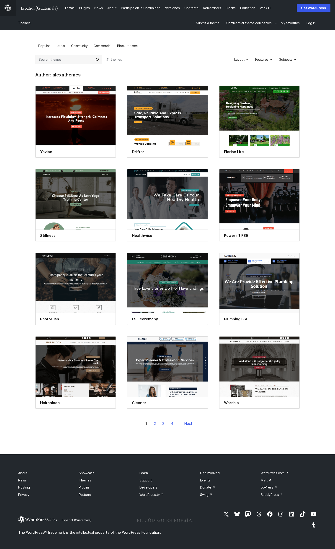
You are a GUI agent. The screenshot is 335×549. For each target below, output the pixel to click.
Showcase (87, 473)
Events (205, 480)
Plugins (84, 487)
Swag (206, 495)
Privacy (23, 495)
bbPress (269, 487)
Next (188, 423)
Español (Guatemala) (76, 520)
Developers (148, 487)
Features (261, 59)
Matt (266, 480)
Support (145, 480)
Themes (24, 23)
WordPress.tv (151, 495)
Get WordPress (313, 8)
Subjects (285, 59)
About (22, 473)
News (22, 480)
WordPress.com (274, 473)
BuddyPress (272, 495)
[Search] (97, 59)
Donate (207, 487)
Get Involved (210, 473)
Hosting (24, 487)
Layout (239, 59)
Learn (143, 473)
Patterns (85, 495)
